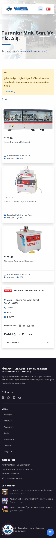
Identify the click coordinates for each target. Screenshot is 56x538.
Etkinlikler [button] (8, 445)
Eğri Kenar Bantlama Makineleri (18, 261)
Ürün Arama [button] (9, 439)
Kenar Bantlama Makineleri (17, 142)
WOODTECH (13, 342)
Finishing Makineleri (10, 473)
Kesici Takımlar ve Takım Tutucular (17, 469)
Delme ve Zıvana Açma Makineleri (20, 201)
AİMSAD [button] (7, 420)
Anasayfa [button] (8, 414)
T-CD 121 (8, 197)
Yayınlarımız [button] (9, 427)
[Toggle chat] (8, 529)
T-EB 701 (8, 138)
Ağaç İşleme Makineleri (12, 478)
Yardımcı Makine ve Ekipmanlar (16, 465)
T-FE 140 (8, 257)
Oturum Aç (9, 91)
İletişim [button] (7, 451)
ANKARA (10, 158)
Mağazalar (12, 51)
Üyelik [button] (6, 433)
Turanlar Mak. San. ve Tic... (19, 155)
